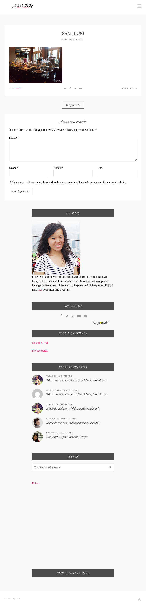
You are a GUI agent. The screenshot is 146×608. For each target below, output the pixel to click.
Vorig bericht (73, 105)
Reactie (14, 137)
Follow (36, 483)
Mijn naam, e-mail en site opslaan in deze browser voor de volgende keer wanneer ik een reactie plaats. (68, 182)
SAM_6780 (73, 33)
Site (100, 167)
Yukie (18, 88)
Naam (13, 167)
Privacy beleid (40, 350)
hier (40, 289)
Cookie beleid (40, 342)
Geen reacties (129, 88)
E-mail (58, 167)
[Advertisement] (73, 530)
